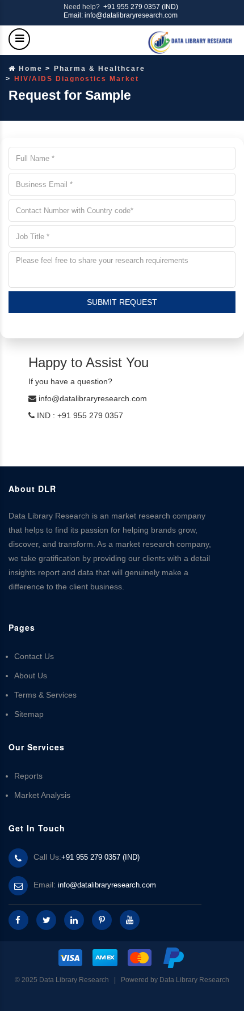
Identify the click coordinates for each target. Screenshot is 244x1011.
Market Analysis (42, 795)
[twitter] (46, 920)
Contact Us (34, 656)
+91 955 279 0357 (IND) (140, 7)
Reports (28, 775)
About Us (30, 675)
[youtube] (130, 920)
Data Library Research (194, 980)
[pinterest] (102, 920)
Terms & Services (45, 694)
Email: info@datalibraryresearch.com (121, 15)
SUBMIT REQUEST (122, 302)
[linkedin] (74, 920)
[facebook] (18, 920)
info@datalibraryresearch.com (107, 885)
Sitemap (29, 714)
